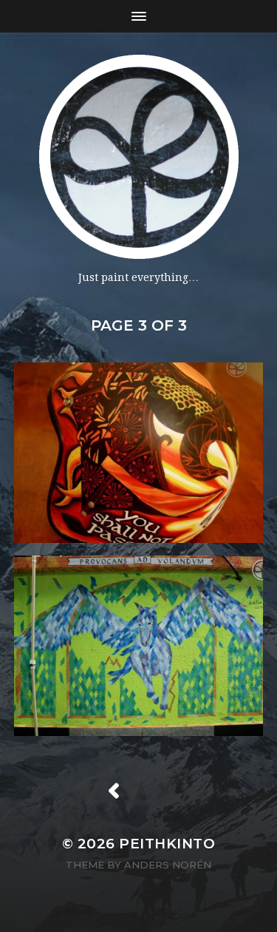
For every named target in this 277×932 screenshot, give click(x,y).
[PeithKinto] (138, 157)
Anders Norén (167, 865)
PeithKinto (167, 843)
